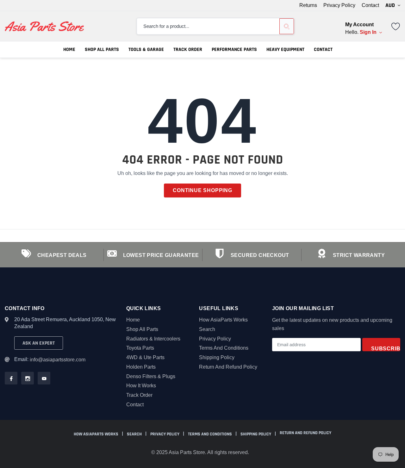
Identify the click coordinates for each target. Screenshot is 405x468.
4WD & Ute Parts (145, 357)
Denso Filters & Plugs (150, 376)
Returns (308, 5)
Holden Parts (141, 367)
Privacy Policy (339, 5)
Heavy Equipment (285, 49)
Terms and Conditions (223, 348)
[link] (395, 25)
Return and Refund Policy (228, 367)
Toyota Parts (140, 348)
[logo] (44, 26)
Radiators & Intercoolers (153, 338)
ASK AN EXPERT (38, 343)
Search (207, 329)
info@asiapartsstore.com (57, 359)
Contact (370, 5)
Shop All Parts (102, 49)
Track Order (187, 49)
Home (69, 49)
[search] (286, 26)
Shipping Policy (216, 357)
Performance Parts (234, 49)
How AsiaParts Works (223, 319)
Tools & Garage (146, 49)
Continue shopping (202, 190)
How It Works (141, 385)
